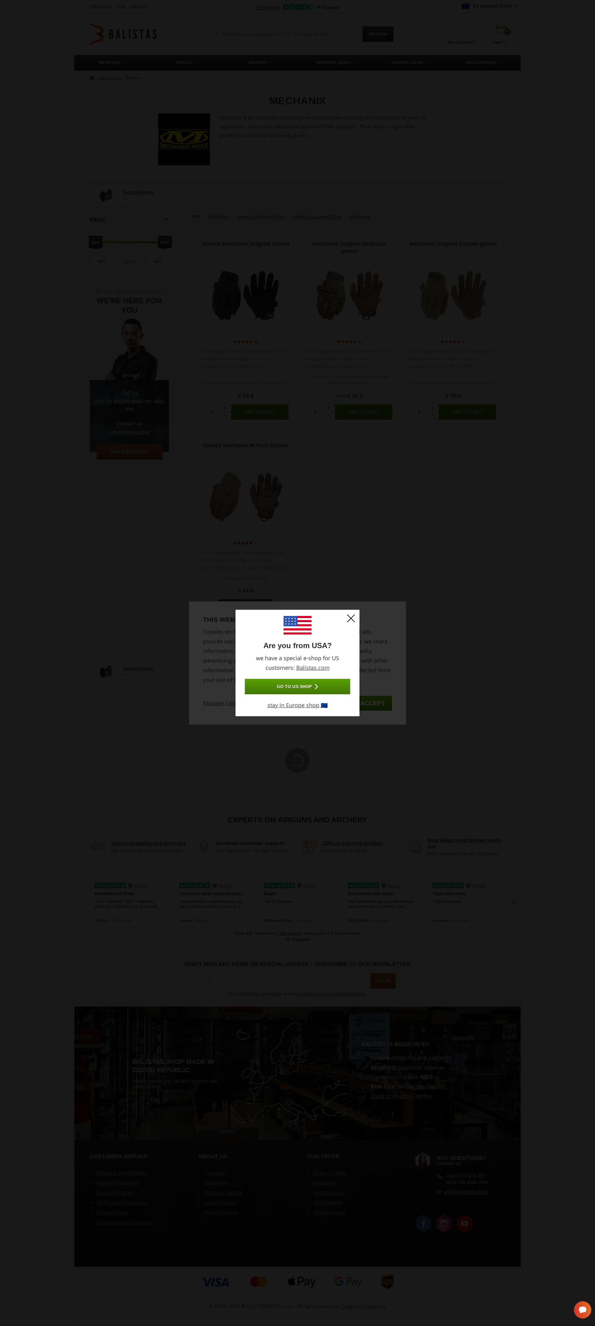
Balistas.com (313, 667)
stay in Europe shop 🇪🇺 (297, 705)
